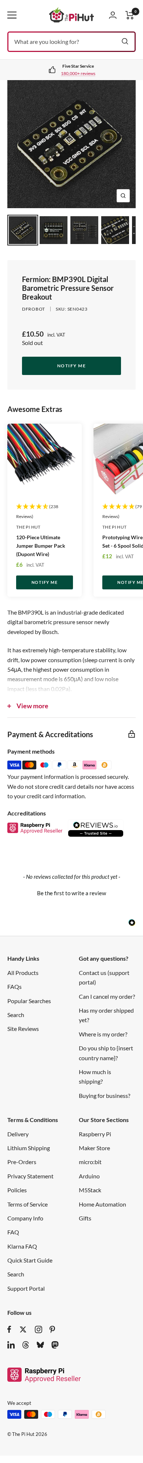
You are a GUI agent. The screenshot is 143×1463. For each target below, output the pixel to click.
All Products (22, 972)
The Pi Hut (28, 527)
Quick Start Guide (29, 1260)
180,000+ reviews (78, 73)
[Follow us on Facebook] (9, 1329)
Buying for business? (104, 1095)
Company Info (25, 1218)
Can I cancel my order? (107, 996)
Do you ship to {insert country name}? (106, 1052)
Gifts (85, 1218)
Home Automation (102, 1204)
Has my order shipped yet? (106, 1015)
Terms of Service (27, 1204)
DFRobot (33, 309)
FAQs (14, 986)
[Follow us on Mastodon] (55, 1344)
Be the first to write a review (71, 893)
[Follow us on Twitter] (23, 1329)
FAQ (13, 1231)
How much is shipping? (95, 1076)
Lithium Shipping (28, 1147)
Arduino (89, 1176)
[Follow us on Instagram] (38, 1329)
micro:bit (90, 1161)
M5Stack (90, 1189)
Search (15, 1014)
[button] (71, 892)
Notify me (71, 365)
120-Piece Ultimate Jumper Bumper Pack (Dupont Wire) (40, 545)
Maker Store (94, 1147)
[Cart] (129, 15)
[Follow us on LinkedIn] (11, 1344)
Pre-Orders (21, 1161)
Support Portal (26, 1288)
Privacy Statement (30, 1176)
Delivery (18, 1133)
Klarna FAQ (22, 1246)
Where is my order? (103, 1034)
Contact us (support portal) (104, 977)
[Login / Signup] (113, 15)
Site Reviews (23, 1028)
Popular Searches (29, 1000)
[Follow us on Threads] (25, 1344)
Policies (17, 1189)
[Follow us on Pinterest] (52, 1329)
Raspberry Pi (95, 1133)
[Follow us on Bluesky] (40, 1344)
